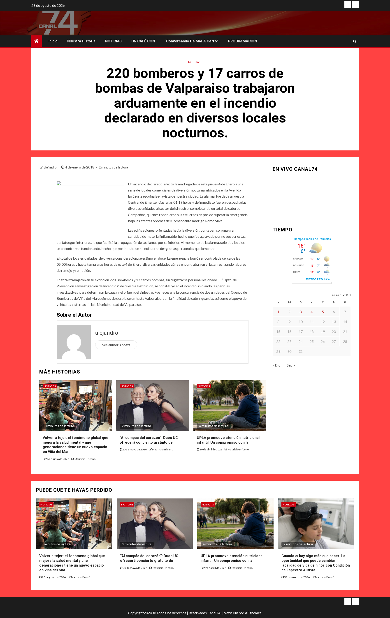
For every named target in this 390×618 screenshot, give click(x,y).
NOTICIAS (113, 41)
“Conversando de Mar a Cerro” (191, 41)
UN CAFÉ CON (143, 41)
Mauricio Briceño (84, 459)
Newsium (230, 613)
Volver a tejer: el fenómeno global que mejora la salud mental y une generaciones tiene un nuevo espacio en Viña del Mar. (75, 445)
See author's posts (116, 345)
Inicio (53, 41)
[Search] (355, 41)
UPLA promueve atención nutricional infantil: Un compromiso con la (232, 558)
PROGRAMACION (242, 41)
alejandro (50, 167)
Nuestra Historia (81, 41)
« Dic (276, 365)
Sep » (291, 365)
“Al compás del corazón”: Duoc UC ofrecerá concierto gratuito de (149, 558)
